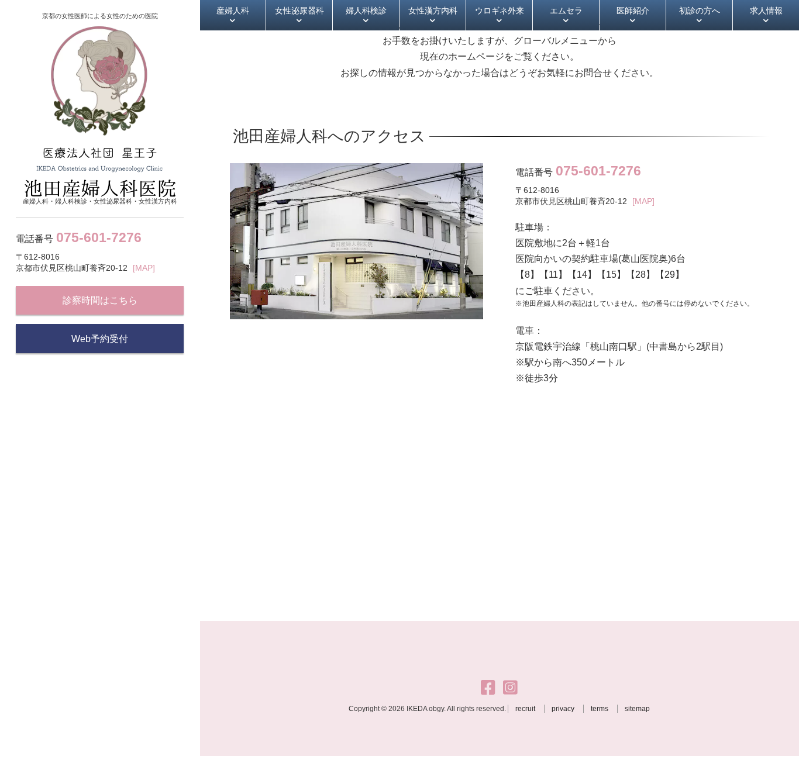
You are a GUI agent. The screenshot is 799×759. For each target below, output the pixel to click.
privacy (563, 709)
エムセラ (566, 10)
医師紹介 (633, 10)
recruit (525, 709)
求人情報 (766, 10)
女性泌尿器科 (299, 10)
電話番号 (79, 237)
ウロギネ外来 (499, 10)
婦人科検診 (366, 10)
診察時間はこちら (100, 300)
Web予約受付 (99, 338)
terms (599, 709)
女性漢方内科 (432, 10)
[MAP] (144, 267)
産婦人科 (232, 10)
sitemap (637, 709)
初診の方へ (699, 10)
